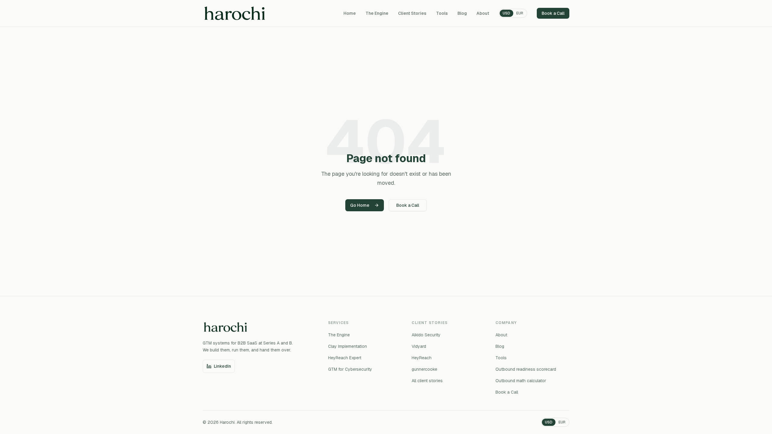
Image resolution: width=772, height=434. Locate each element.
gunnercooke (424, 369)
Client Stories (412, 13)
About (482, 13)
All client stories (427, 380)
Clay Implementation (347, 346)
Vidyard (419, 346)
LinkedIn (222, 366)
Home (349, 13)
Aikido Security (426, 335)
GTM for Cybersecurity (350, 369)
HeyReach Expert (344, 357)
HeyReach (422, 357)
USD (506, 13)
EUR (519, 13)
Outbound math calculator (520, 380)
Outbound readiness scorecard (525, 369)
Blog (462, 13)
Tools (442, 13)
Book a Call (553, 13)
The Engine (376, 13)
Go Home (359, 205)
